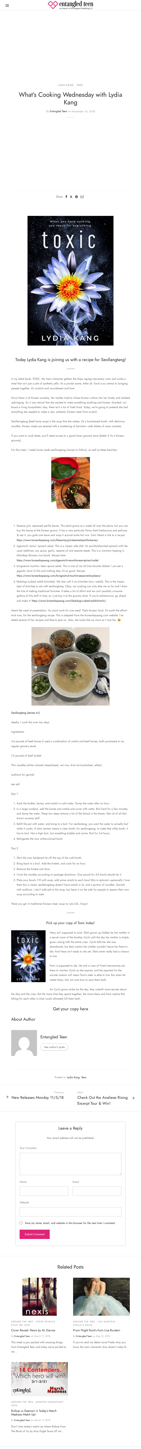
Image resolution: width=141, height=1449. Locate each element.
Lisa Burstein (106, 1321)
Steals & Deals (83, 1325)
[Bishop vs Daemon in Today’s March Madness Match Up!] (39, 1379)
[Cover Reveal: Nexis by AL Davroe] (39, 1297)
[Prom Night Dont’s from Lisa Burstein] (101, 1297)
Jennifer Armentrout (50, 1402)
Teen (80, 85)
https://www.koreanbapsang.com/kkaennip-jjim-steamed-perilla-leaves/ (57, 540)
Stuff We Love (20, 1325)
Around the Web (22, 1321)
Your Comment (28, 1148)
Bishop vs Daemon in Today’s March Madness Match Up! (34, 1413)
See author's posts (54, 1047)
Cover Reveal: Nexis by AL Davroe (33, 1330)
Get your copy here (70, 1009)
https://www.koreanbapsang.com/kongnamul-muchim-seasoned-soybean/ (59, 576)
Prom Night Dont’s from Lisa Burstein (96, 1330)
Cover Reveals (45, 1321)
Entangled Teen (58, 111)
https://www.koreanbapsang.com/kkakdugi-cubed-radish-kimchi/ (69, 601)
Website (24, 1202)
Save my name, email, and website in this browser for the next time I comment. (70, 1223)
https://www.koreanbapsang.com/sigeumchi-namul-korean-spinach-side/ (58, 560)
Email (76, 1182)
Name (23, 1182)
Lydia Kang (66, 85)
